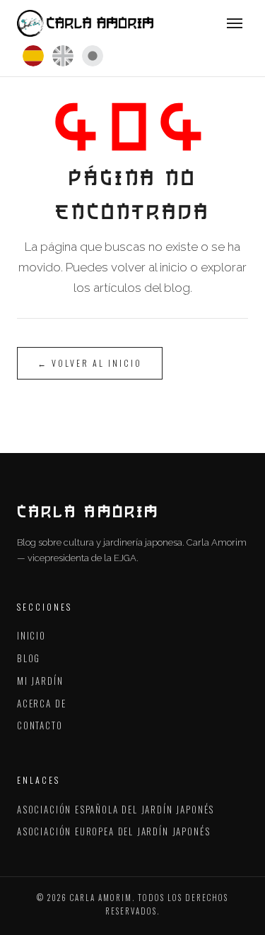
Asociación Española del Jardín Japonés (115, 809)
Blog (28, 658)
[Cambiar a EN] (62, 55)
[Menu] (234, 23)
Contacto (40, 725)
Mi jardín (40, 681)
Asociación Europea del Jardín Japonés (113, 831)
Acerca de (41, 703)
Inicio (31, 635)
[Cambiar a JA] (92, 55)
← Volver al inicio (89, 363)
